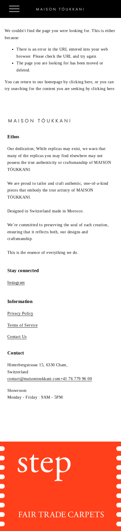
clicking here (80, 82)
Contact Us (17, 336)
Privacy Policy (20, 313)
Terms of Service (22, 325)
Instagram (16, 282)
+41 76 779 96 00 (76, 379)
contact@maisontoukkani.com (33, 379)
